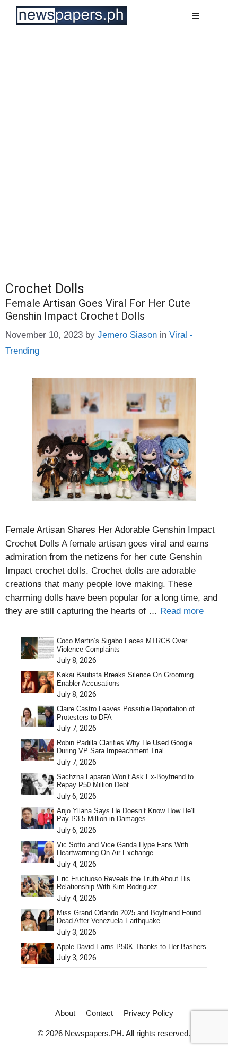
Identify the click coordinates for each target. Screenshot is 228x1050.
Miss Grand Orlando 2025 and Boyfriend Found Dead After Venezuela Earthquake (129, 917)
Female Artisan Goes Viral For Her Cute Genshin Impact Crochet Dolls (97, 309)
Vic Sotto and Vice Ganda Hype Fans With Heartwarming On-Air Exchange (122, 849)
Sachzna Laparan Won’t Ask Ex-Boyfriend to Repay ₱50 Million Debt (125, 781)
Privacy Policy (148, 1013)
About (65, 1013)
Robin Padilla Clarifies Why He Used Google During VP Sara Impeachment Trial (124, 747)
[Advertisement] (114, 151)
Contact (99, 1013)
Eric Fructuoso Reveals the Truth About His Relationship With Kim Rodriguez (123, 883)
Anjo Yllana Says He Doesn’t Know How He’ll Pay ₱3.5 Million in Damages (126, 815)
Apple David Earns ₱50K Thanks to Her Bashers (131, 947)
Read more (182, 611)
